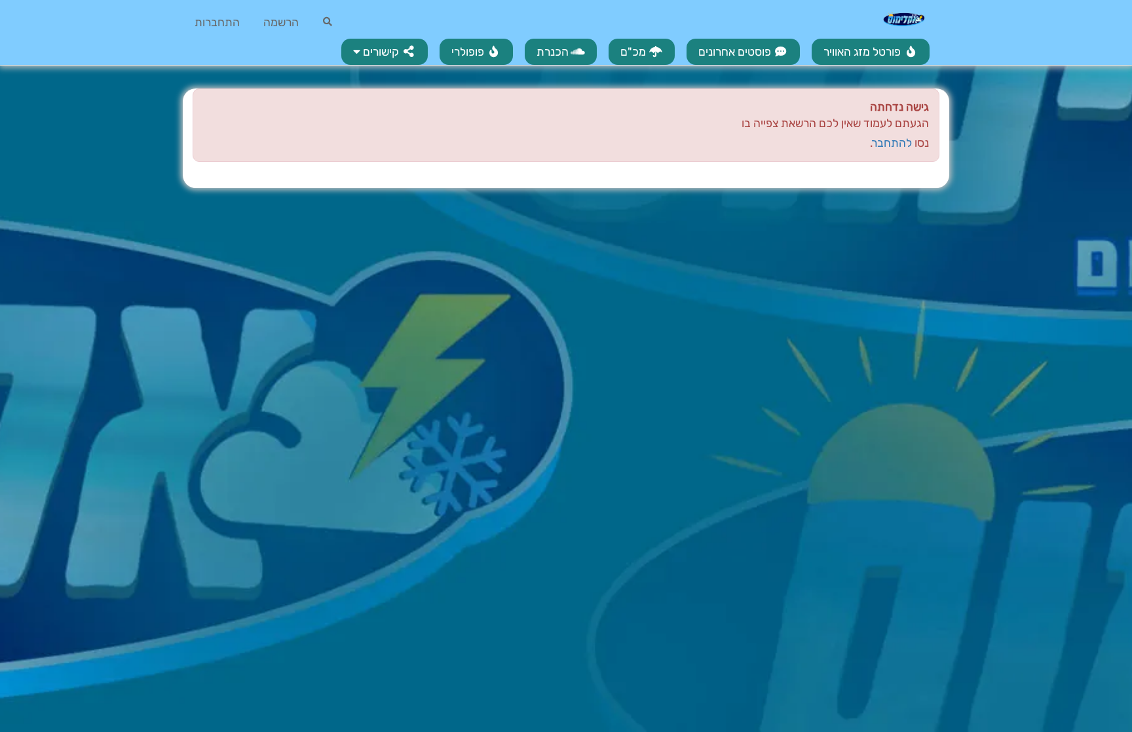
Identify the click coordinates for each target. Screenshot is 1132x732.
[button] (384, 52)
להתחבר (892, 142)
